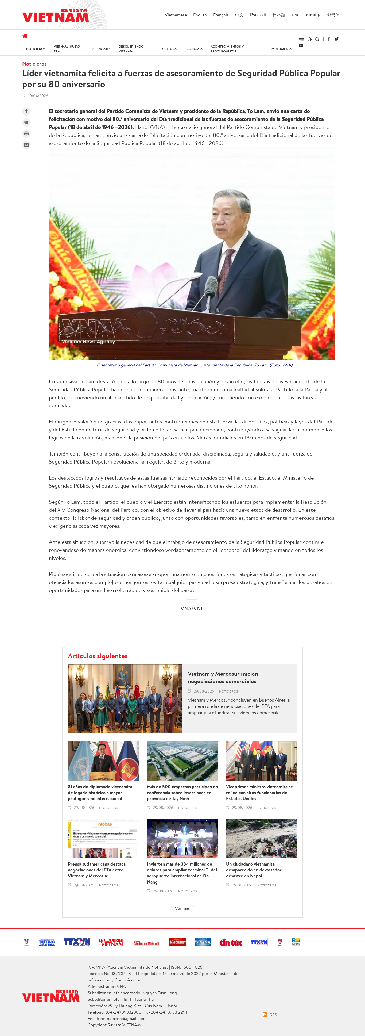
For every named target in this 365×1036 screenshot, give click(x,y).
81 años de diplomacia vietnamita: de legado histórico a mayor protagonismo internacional (101, 792)
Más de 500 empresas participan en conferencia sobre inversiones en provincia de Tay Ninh (182, 792)
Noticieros (36, 49)
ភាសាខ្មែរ (313, 15)
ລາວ (296, 15)
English (200, 15)
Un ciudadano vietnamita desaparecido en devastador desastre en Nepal (254, 870)
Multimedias (282, 49)
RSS (273, 1015)
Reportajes (101, 49)
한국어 (333, 15)
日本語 (279, 15)
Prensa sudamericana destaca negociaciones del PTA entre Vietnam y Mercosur (97, 870)
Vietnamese (176, 15)
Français (221, 15)
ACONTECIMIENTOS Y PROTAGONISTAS (227, 48)
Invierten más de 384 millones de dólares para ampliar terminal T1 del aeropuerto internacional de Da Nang (182, 873)
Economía (194, 49)
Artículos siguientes (98, 655)
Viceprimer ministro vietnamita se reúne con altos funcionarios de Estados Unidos (259, 792)
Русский (258, 15)
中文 (239, 15)
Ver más (182, 908)
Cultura (169, 49)
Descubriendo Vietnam (131, 48)
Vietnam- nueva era (67, 48)
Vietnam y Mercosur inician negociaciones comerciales (223, 677)
